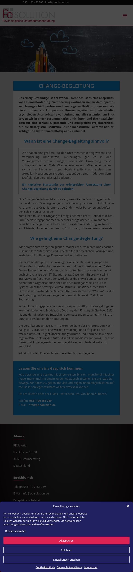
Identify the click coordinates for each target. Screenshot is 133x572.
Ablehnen (66, 550)
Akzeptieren (66, 540)
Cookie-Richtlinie (45, 567)
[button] (128, 506)
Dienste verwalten (15, 531)
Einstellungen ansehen (66, 559)
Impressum (90, 567)
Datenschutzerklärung (70, 567)
